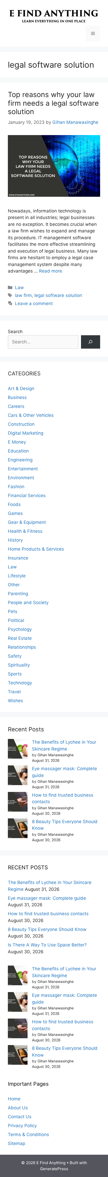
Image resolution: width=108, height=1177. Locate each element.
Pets (12, 611)
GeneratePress (54, 1168)
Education (18, 451)
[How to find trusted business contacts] (18, 803)
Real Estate (20, 638)
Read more (50, 271)
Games (15, 513)
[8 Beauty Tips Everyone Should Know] (18, 829)
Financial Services (27, 495)
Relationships (22, 647)
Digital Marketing (25, 433)
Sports (15, 674)
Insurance (18, 558)
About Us (18, 1107)
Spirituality (19, 665)
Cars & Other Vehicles (31, 415)
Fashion (16, 486)
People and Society (28, 602)
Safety (14, 656)
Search (15, 331)
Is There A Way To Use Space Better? (47, 944)
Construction (21, 424)
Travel (14, 691)
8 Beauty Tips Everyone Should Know (47, 929)
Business (17, 397)
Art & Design (21, 388)
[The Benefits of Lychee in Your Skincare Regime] (18, 750)
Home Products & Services (36, 549)
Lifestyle (17, 575)
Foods (14, 504)
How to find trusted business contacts (48, 913)
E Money (17, 442)
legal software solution (58, 295)
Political (16, 620)
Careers (16, 406)
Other (14, 584)
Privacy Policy (22, 1125)
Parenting (18, 593)
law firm (23, 295)
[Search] (90, 342)
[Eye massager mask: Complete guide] (18, 776)
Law (19, 287)
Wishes (15, 700)
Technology (20, 682)
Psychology (20, 629)
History (15, 540)
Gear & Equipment (27, 522)
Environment (21, 477)
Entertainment (23, 468)
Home (14, 1098)
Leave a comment (34, 303)
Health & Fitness (25, 531)
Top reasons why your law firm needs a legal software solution (53, 103)
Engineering (20, 459)
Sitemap (16, 1143)
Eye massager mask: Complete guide (47, 898)
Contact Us (19, 1116)
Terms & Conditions (28, 1134)
